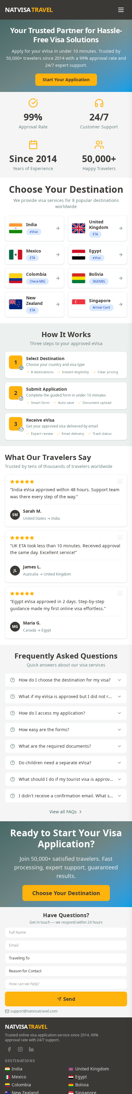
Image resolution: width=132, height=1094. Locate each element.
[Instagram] (20, 1049)
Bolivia (82, 1085)
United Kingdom (92, 1069)
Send (69, 999)
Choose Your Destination (66, 893)
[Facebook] (9, 1049)
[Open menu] (121, 10)
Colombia (21, 1085)
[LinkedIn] (31, 1049)
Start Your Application (66, 79)
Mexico (19, 1077)
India (17, 1069)
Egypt (81, 1077)
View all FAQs (63, 812)
